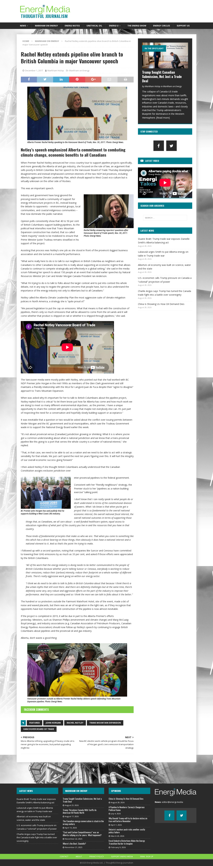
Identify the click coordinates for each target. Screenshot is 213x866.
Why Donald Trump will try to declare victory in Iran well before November (128, 820)
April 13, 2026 (71, 827)
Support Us (183, 25)
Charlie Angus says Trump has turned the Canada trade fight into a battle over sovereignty (37, 838)
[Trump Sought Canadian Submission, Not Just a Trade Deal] (165, 55)
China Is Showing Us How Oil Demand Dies (161, 304)
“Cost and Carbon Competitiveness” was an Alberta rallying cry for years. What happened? (82, 834)
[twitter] (171, 145)
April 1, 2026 (116, 825)
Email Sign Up (146, 856)
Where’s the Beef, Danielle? (74, 843)
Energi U (113, 25)
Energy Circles (161, 25)
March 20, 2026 (117, 836)
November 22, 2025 (73, 839)
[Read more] (163, 117)
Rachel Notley (75, 722)
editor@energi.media (172, 801)
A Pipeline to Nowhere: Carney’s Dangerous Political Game (127, 808)
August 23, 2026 (72, 805)
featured (34, 722)
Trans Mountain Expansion (105, 722)
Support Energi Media (122, 856)
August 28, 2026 (117, 802)
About (79, 856)
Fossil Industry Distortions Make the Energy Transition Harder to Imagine (127, 842)
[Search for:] (165, 218)
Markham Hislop (55, 70)
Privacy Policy (96, 856)
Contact (64, 856)
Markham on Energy (46, 25)
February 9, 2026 (118, 847)
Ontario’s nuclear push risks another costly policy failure (127, 831)
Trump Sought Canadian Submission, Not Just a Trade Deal (162, 76)
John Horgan (53, 722)
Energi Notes (72, 25)
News (23, 25)
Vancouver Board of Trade (38, 729)
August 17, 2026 (72, 816)
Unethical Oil (94, 25)
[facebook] (158, 145)
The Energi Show (136, 25)
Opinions (116, 791)
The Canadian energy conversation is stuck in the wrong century (83, 822)
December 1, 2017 (34, 70)
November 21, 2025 (73, 847)
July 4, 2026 (116, 813)
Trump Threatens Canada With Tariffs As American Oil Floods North (80, 811)
